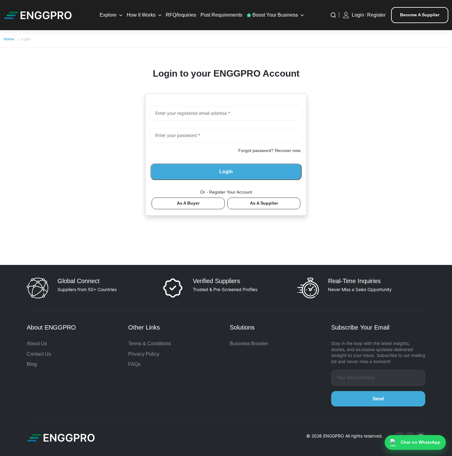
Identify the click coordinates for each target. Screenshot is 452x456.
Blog (32, 364)
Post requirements (221, 15)
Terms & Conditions (149, 343)
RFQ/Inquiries (181, 15)
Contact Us (39, 354)
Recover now (287, 150)
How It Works (141, 15)
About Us (37, 343)
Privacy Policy (143, 354)
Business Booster (249, 343)
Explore (108, 15)
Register (376, 15)
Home (9, 39)
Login (358, 15)
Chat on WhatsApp (420, 442)
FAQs (134, 364)
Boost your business (274, 15)
